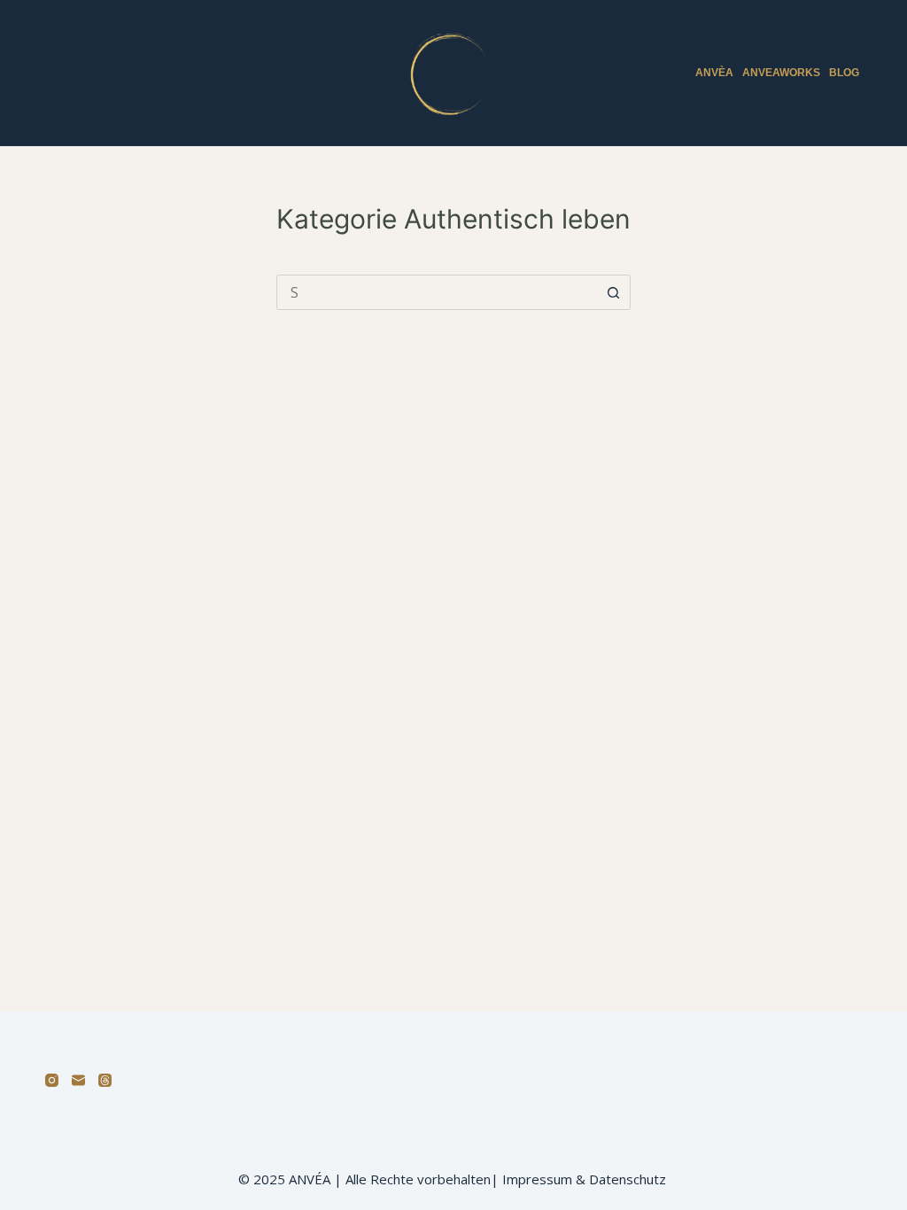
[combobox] (436, 292)
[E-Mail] (78, 1080)
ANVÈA (714, 72)
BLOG (844, 72)
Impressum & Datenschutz (586, 1179)
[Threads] (105, 1080)
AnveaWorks (781, 72)
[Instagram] (51, 1080)
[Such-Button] (613, 292)
